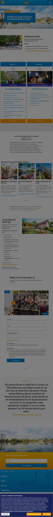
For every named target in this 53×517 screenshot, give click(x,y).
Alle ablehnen (47, 514)
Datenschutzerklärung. (9, 511)
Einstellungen (5, 514)
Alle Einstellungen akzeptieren (34, 514)
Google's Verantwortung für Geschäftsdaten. (23, 511)
